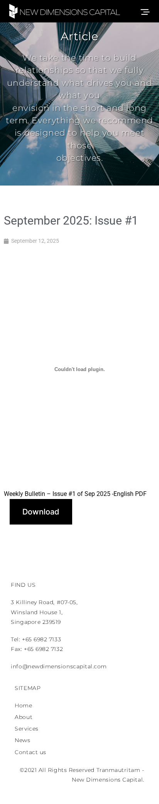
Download (40, 511)
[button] (147, 11)
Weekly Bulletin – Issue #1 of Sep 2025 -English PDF (75, 493)
